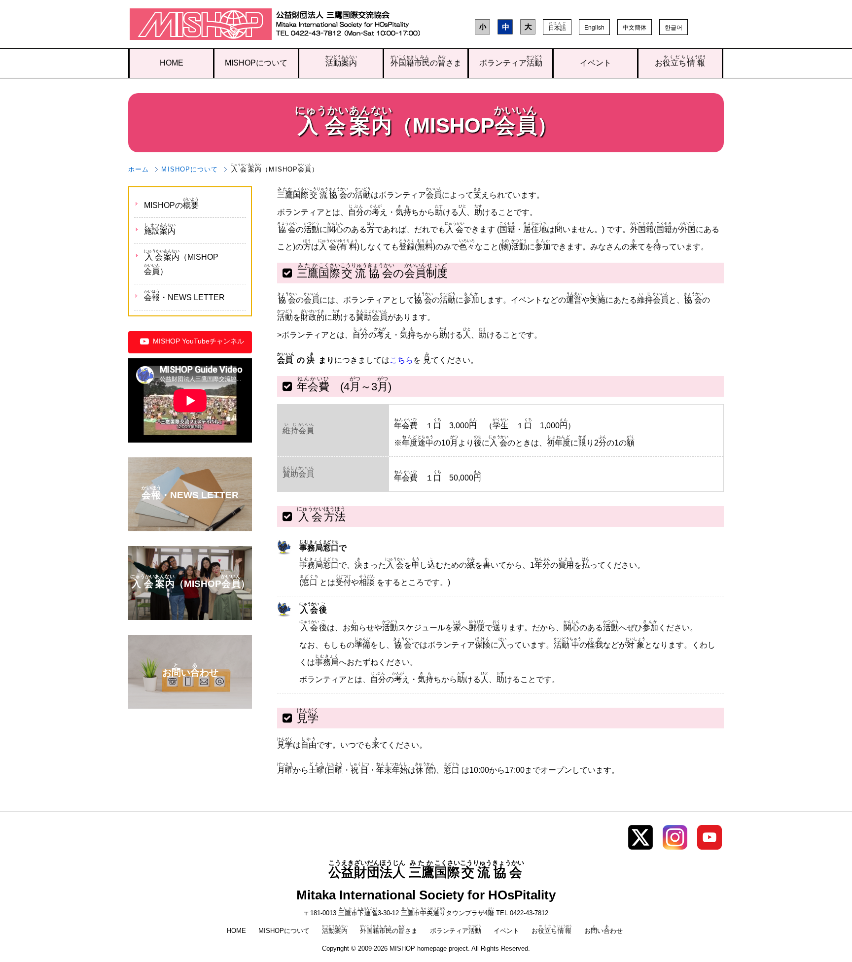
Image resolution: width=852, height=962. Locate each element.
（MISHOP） (181, 262)
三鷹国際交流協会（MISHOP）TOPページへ (201, 26)
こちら (401, 360)
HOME (171, 63)
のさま (426, 61)
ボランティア (510, 61)
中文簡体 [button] (634, 27)
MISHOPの (171, 203)
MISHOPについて (256, 63)
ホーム (138, 169)
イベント (595, 63)
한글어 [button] (673, 27)
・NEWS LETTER (184, 295)
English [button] (594, 27)
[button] (557, 27)
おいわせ (603, 930)
